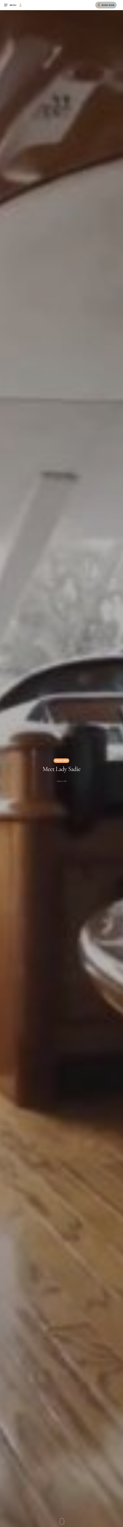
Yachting (61, 760)
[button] (10, 5)
